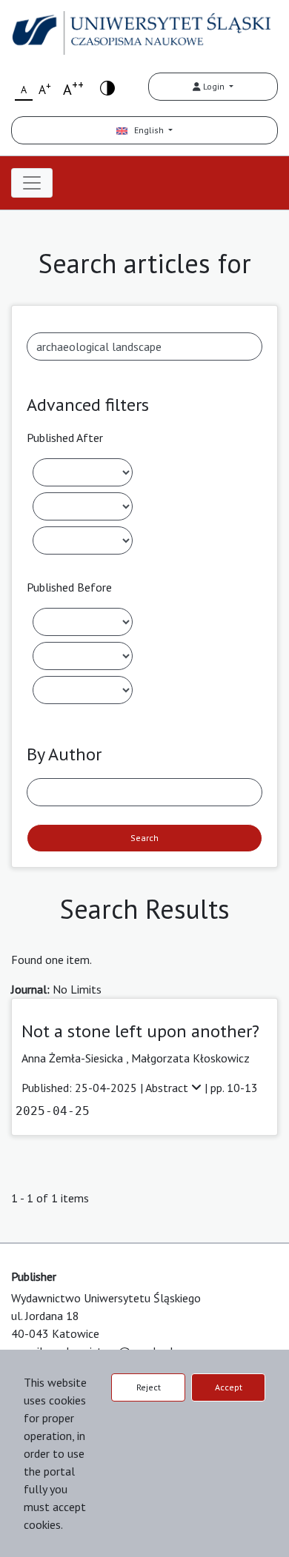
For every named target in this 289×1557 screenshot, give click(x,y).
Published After (65, 437)
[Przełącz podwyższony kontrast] (107, 87)
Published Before (69, 587)
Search (144, 837)
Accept (228, 1387)
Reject (148, 1387)
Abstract (168, 1087)
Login (214, 86)
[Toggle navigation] (32, 183)
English (146, 129)
